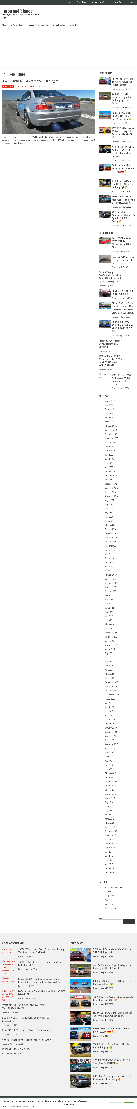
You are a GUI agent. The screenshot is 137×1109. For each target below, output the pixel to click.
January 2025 (111, 479)
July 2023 (109, 554)
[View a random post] (131, 24)
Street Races (118, 2)
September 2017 (111, 843)
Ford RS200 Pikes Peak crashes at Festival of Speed (123, 259)
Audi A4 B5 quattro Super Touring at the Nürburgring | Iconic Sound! (121, 99)
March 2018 (109, 818)
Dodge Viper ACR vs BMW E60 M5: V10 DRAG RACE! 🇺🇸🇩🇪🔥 (123, 168)
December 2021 (111, 632)
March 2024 (109, 521)
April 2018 (109, 814)
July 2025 (109, 454)
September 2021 (111, 645)
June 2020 (109, 707)
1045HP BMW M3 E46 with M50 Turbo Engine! (30, 80)
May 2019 (108, 760)
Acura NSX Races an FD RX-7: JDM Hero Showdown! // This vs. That (123, 243)
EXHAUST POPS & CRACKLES (16, 1049)
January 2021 (110, 678)
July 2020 (109, 703)
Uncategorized (110, 908)
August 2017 (110, 847)
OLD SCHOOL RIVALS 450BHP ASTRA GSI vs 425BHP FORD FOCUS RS (122, 327)
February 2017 (110, 872)
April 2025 (109, 467)
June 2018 (109, 806)
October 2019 (110, 740)
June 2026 (109, 409)
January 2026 (111, 430)
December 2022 (111, 583)
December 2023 (111, 533)
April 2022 (109, 616)
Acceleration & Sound (100, 2)
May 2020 (109, 711)
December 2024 (111, 483)
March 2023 (110, 570)
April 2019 (109, 765)
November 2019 (111, 736)
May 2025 (109, 463)
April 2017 (109, 864)
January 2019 (110, 777)
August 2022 (110, 599)
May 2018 (108, 810)
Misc (69, 2)
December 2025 (111, 434)
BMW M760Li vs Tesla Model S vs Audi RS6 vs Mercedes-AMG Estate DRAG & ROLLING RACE (123, 308)
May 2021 (108, 661)
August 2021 (110, 649)
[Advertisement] (68, 48)
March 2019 (109, 769)
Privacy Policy (68, 1105)
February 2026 (111, 425)
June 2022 (109, 607)
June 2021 (109, 657)
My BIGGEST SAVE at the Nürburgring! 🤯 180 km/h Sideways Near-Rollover (123, 151)
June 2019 (109, 756)
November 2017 (111, 835)
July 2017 (109, 851)
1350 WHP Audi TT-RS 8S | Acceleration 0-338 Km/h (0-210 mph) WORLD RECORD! (110, 361)
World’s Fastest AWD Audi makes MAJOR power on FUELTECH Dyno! (122, 379)
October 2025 (110, 442)
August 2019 (110, 748)
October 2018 (110, 789)
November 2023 (111, 537)
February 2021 (110, 674)
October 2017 (110, 839)
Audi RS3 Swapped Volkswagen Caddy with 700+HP (26, 1039)
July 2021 (109, 653)
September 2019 (111, 744)
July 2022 (109, 603)
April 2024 (109, 516)
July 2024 (109, 504)
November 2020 (111, 686)
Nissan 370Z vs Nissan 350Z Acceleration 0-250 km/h (109, 343)
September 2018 (111, 794)
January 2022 (111, 628)
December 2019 (111, 732)
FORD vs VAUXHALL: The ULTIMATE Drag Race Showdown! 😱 (122, 115)
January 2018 (110, 827)
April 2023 (109, 566)
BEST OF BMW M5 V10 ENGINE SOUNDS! (122, 292)
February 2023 (111, 574)
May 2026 (109, 413)
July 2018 (109, 802)
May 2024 (109, 512)
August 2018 (110, 798)
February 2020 (111, 723)
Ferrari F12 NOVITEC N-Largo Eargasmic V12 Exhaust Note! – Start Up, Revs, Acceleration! (39, 980)
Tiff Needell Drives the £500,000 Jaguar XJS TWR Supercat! (122, 81)
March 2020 (110, 719)
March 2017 (109, 868)
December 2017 (111, 831)
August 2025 (110, 450)
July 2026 (109, 405)
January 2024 (110, 529)
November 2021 (111, 636)
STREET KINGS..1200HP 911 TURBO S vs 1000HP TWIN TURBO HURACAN (24, 1007)
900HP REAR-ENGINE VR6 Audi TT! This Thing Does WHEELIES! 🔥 (123, 199)
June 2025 (109, 459)
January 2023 (111, 579)
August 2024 (110, 500)
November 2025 (111, 438)
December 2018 (111, 781)
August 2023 (110, 550)
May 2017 (108, 860)
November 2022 (111, 587)
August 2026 (110, 401)
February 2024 (110, 525)
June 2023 (109, 558)
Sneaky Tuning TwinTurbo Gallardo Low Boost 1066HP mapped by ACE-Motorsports (110, 277)
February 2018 (110, 823)
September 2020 (112, 694)
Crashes (132, 2)
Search (102, 918)
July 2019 (109, 752)
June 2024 (109, 508)
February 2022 (111, 624)
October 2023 (110, 541)
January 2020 (111, 727)
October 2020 (110, 690)
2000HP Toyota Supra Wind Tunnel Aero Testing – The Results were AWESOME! (41, 951)
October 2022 (110, 591)
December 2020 (111, 682)
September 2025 (112, 446)
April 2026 (109, 417)
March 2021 (109, 669)
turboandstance (24, 86)
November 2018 (111, 785)
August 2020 (110, 698)
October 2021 (110, 641)
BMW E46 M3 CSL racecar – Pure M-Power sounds (26, 1030)
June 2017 (109, 856)
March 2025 (110, 471)
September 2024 (111, 496)
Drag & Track (81, 2)
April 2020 (109, 715)
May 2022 (109, 612)
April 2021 (109, 665)
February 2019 (110, 773)
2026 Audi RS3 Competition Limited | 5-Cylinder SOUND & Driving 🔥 (123, 217)
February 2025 (111, 475)
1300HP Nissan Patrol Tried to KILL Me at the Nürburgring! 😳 (122, 184)
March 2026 (110, 421)
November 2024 (111, 488)
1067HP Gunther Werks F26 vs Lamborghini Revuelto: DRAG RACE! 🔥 (123, 133)
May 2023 (109, 562)
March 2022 (110, 620)
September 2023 (112, 545)
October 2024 (110, 492)
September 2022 (112, 595)
